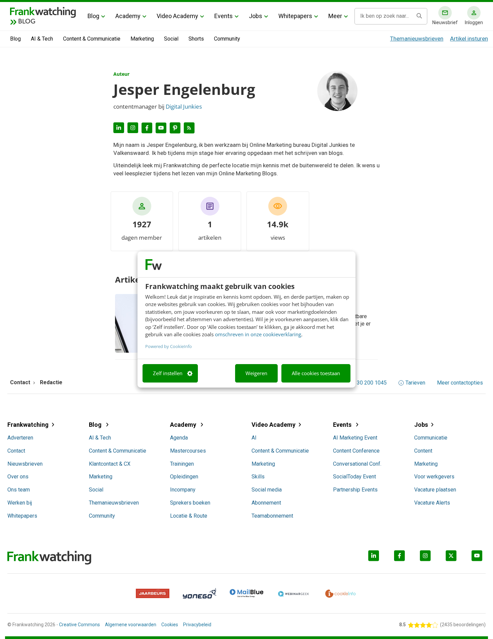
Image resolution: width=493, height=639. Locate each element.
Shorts (196, 39)
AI (254, 437)
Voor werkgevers (434, 476)
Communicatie (430, 437)
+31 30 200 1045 (366, 383)
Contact (16, 451)
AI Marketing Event (355, 437)
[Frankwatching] (43, 11)
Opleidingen (184, 476)
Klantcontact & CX (109, 464)
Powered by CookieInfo (168, 346)
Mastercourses (188, 451)
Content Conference (356, 451)
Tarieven (415, 383)
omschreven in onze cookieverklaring (258, 334)
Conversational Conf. (357, 464)
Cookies (169, 624)
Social (171, 39)
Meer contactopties (460, 383)
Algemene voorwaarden (130, 624)
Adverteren (20, 437)
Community (227, 39)
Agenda (179, 437)
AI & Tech (42, 39)
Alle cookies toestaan (316, 373)
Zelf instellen (167, 373)
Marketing (142, 39)
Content (423, 451)
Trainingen (182, 464)
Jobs (255, 15)
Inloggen (474, 22)
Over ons (18, 476)
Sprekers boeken (190, 503)
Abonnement (266, 503)
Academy (128, 15)
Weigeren (256, 373)
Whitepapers (295, 15)
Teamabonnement (272, 516)
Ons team (18, 489)
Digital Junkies (184, 106)
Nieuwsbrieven (25, 464)
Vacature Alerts (432, 503)
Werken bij (19, 503)
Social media (267, 489)
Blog (93, 15)
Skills (258, 476)
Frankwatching (28, 424)
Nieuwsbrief (445, 22)
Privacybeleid (197, 624)
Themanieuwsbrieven (416, 38)
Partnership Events (355, 489)
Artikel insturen (469, 38)
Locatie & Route (188, 516)
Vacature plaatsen (435, 489)
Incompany (183, 489)
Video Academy (177, 15)
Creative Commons (79, 624)
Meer (335, 15)
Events (223, 15)
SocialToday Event (354, 476)
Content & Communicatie (91, 39)
